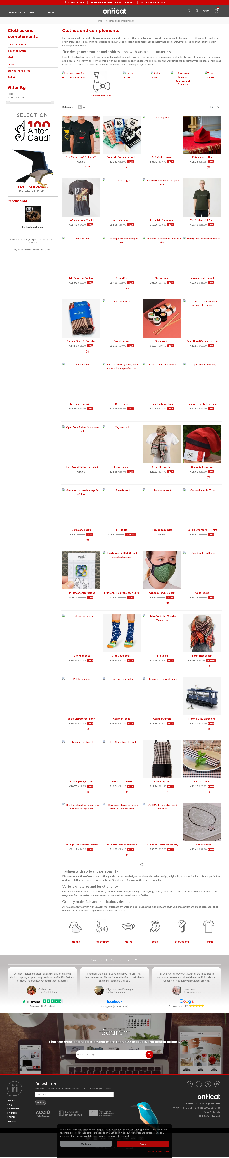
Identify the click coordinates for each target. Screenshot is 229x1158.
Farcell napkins (202, 781)
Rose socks (121, 403)
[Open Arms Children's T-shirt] (81, 444)
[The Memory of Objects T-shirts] (81, 135)
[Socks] (155, 73)
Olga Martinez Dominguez (120, 989)
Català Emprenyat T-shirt (202, 529)
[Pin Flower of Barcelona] (81, 570)
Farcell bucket (121, 340)
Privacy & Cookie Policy (158, 1151)
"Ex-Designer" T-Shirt (202, 219)
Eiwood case (162, 277)
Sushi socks (162, 340)
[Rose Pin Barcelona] (162, 382)
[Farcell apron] (162, 759)
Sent (42, 1102)
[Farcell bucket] (122, 318)
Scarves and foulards (19, 70)
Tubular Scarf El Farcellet (81, 340)
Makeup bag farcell (81, 781)
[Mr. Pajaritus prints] (81, 382)
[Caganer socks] (122, 696)
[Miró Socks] (162, 633)
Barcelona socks (81, 529)
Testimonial (18, 201)
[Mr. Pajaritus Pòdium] (81, 256)
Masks (11, 57)
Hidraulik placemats (33, 226)
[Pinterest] (208, 1084)
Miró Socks (161, 655)
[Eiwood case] (162, 256)
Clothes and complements (23, 33)
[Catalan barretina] (202, 135)
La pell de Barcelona (162, 219)
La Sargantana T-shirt (81, 219)
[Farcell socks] (122, 444)
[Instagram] (190, 1084)
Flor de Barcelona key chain (121, 844)
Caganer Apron (162, 718)
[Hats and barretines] (74, 73)
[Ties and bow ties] (101, 82)
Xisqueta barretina (202, 466)
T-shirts (12, 77)
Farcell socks (121, 466)
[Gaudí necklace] (202, 822)
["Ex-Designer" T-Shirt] (202, 197)
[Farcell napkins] (202, 759)
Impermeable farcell (202, 277)
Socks (11, 64)
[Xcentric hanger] (122, 197)
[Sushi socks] (162, 318)
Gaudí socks (202, 592)
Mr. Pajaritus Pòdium (81, 277)
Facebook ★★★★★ (116, 992)
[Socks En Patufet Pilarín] (81, 696)
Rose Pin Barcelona (162, 403)
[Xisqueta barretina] (202, 444)
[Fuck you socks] (81, 633)
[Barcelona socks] (81, 507)
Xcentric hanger (121, 219)
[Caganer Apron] (162, 696)
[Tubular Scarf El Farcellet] (81, 318)
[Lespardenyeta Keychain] (202, 382)
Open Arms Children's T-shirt (81, 466)
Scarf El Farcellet (162, 466)
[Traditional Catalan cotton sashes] (202, 318)
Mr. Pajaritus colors (162, 156)
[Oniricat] (114, 11)
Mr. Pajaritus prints (81, 403)
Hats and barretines (18, 44)
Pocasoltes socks (162, 529)
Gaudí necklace (202, 844)
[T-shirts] (210, 73)
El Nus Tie (121, 529)
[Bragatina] (122, 256)
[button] (51, 202)
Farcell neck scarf (202, 655)
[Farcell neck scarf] (202, 633)
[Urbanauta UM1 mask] (162, 570)
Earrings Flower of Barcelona (81, 844)
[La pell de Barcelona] (162, 197)
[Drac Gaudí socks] (122, 633)
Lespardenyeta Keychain (202, 403)
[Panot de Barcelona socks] (122, 135)
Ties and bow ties (17, 50)
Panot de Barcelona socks (122, 156)
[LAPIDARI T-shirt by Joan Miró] (122, 570)
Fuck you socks (81, 655)
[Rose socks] (122, 382)
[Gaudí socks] (202, 570)
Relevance (68, 106)
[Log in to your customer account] (196, 10)
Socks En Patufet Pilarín (81, 718)
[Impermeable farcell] (202, 256)
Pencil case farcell (121, 781)
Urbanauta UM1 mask (162, 592)
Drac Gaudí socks (122, 655)
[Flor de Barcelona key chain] (122, 822)
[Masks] (128, 73)
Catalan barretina (202, 156)
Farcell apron (161, 781)
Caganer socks (121, 718)
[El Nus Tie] (122, 507)
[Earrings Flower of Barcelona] (81, 822)
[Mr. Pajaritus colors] (162, 135)
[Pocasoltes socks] (162, 507)
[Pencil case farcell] (122, 759)
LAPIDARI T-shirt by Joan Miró (121, 592)
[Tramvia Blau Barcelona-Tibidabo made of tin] (202, 696)
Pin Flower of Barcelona (81, 592)
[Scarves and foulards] (183, 75)
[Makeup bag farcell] (81, 759)
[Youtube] (217, 1084)
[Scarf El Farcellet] (162, 444)
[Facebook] (199, 1084)
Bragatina (121, 277)
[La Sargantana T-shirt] (81, 197)
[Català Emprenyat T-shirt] (202, 507)
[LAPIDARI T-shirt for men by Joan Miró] (162, 822)
